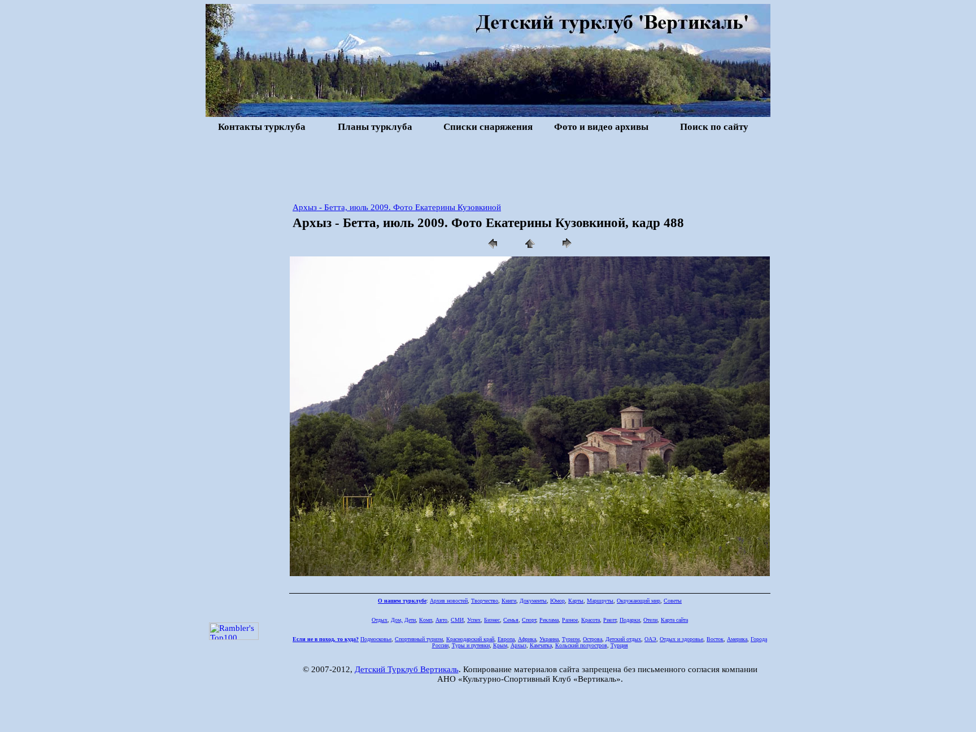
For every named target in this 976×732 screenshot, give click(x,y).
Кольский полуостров (581, 645)
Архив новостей (449, 601)
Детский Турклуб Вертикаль (407, 669)
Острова (592, 639)
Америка (737, 639)
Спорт (529, 620)
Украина (549, 639)
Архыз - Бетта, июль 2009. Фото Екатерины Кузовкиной (397, 207)
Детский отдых (623, 639)
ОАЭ (650, 639)
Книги (509, 601)
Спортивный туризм (419, 639)
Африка (527, 639)
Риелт (609, 620)
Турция (619, 645)
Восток (715, 639)
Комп (425, 620)
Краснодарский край (470, 639)
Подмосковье (375, 639)
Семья (510, 620)
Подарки (630, 620)
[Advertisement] (488, 166)
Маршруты (600, 601)
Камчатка (541, 645)
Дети (410, 620)
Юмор (557, 601)
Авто (441, 620)
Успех (474, 620)
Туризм (571, 639)
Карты (575, 601)
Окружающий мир (638, 601)
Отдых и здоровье (681, 639)
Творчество (484, 601)
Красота (590, 620)
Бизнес (492, 620)
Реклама (549, 620)
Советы (673, 601)
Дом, (397, 620)
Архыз (518, 645)
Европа (506, 639)
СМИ (457, 620)
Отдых (379, 620)
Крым (500, 645)
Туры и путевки (471, 645)
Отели (650, 620)
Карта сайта (674, 620)
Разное (570, 620)
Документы (533, 601)
